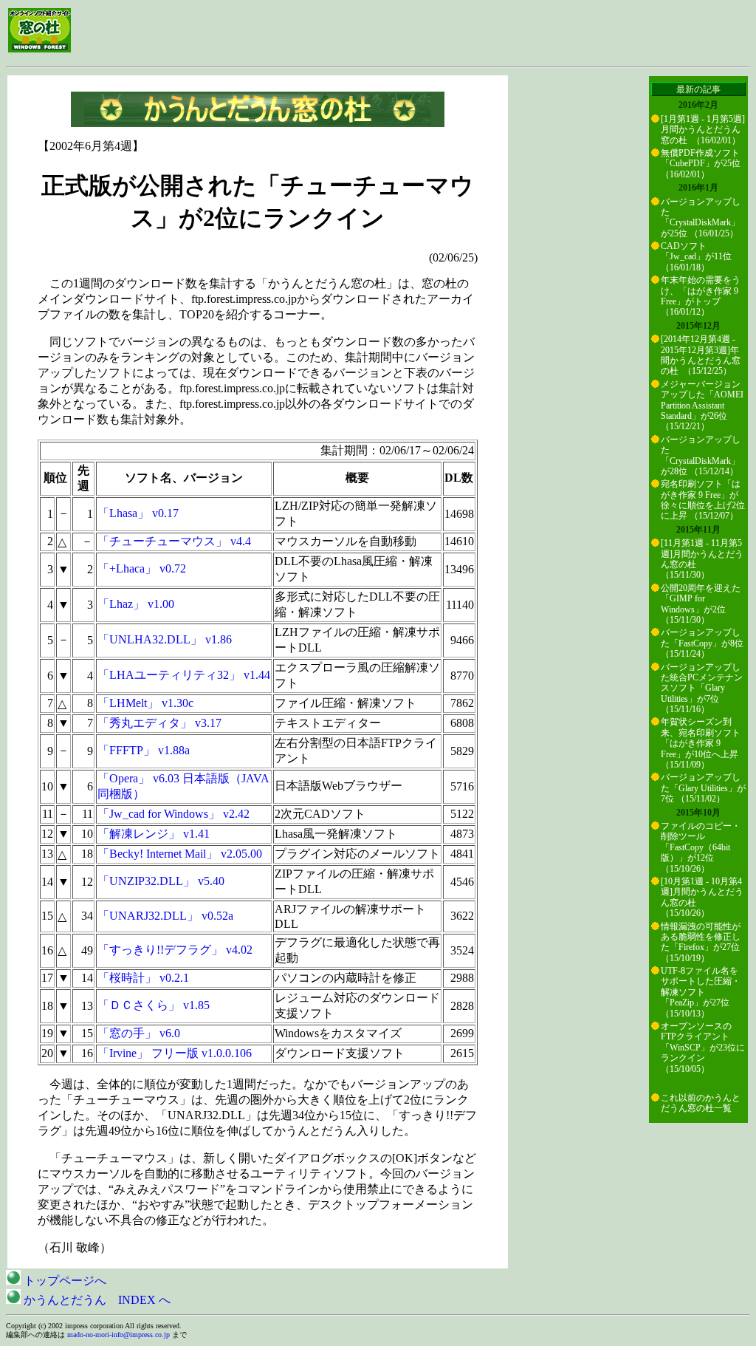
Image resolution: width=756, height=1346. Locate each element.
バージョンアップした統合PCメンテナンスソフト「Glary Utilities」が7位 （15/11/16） (702, 688)
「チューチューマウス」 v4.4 (174, 541)
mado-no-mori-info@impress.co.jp (118, 1334)
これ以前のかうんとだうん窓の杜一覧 (700, 1103)
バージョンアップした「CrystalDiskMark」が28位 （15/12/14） (700, 455)
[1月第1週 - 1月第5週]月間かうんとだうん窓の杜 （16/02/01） (703, 130)
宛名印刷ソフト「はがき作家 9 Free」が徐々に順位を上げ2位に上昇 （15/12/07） (703, 500)
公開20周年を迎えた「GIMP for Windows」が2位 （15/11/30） (700, 604)
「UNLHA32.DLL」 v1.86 (164, 639)
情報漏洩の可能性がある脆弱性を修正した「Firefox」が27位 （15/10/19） (700, 942)
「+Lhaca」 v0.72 (141, 568)
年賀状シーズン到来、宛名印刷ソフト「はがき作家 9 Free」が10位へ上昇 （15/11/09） (700, 743)
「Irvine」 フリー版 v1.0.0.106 (174, 1053)
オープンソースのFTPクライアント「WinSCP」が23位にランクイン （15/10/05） (703, 1047)
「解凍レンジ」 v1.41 (153, 833)
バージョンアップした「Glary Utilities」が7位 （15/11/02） (703, 788)
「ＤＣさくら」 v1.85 (153, 1005)
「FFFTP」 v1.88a (143, 750)
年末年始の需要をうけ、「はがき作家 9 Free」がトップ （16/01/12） (700, 296)
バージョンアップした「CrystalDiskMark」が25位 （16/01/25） (700, 218)
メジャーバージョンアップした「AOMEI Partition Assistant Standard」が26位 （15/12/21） (702, 405)
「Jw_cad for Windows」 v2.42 (173, 813)
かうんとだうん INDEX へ (96, 1300)
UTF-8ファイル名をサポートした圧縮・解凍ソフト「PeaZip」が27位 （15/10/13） (700, 992)
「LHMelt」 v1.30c (145, 703)
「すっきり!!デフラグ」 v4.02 (174, 949)
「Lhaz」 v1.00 (135, 604)
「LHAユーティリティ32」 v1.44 (183, 675)
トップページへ (63, 1280)
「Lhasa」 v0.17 (138, 513)
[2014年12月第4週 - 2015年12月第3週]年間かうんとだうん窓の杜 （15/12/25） (700, 355)
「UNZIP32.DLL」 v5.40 (160, 881)
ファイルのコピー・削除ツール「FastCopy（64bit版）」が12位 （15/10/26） (700, 847)
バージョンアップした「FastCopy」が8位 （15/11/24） (702, 643)
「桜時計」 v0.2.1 (143, 977)
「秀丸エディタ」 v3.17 (159, 723)
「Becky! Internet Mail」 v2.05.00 (179, 853)
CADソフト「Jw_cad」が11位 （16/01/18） (696, 257)
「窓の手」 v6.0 (138, 1033)
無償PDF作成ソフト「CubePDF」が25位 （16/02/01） (700, 164)
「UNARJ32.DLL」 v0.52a (165, 915)
